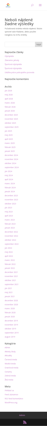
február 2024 (10, 187)
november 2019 (11, 324)
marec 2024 (10, 183)
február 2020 (10, 312)
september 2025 (12, 127)
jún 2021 (8, 288)
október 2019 (10, 328)
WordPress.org (11, 402)
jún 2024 (8, 171)
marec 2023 (10, 220)
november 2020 (11, 304)
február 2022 (10, 264)
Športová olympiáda (13, 64)
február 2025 (10, 147)
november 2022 (11, 236)
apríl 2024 (9, 179)
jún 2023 (8, 207)
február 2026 (10, 107)
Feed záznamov (11, 394)
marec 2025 (10, 143)
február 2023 (10, 224)
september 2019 (12, 332)
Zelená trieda (10, 375)
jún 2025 (8, 131)
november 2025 (11, 119)
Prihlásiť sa (9, 390)
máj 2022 (9, 252)
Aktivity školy (10, 351)
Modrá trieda (10, 363)
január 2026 (10, 111)
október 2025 (10, 123)
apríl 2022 (9, 256)
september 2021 (12, 284)
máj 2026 (9, 94)
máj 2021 (9, 292)
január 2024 (10, 191)
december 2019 (11, 320)
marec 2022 (10, 260)
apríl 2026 (9, 98)
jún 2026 (8, 90)
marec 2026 (10, 103)
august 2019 (10, 336)
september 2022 (12, 244)
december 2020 (11, 300)
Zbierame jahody (12, 60)
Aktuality (8, 355)
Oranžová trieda (11, 367)
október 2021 (10, 280)
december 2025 (11, 115)
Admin (7, 347)
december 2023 (11, 195)
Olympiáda (9, 56)
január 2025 (10, 151)
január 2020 (10, 316)
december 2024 (11, 155)
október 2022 (10, 240)
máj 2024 (9, 175)
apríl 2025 (9, 139)
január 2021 (10, 296)
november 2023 (11, 199)
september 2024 (12, 167)
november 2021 (11, 276)
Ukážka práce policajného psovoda (19, 72)
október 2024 (10, 163)
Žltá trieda (9, 379)
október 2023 (10, 203)
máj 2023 (9, 211)
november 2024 (11, 159)
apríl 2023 (9, 215)
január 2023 (10, 227)
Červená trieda (11, 359)
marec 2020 (10, 308)
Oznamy (8, 371)
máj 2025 (9, 135)
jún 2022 (8, 248)
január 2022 (10, 268)
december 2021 (11, 272)
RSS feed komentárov (14, 398)
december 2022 (11, 232)
